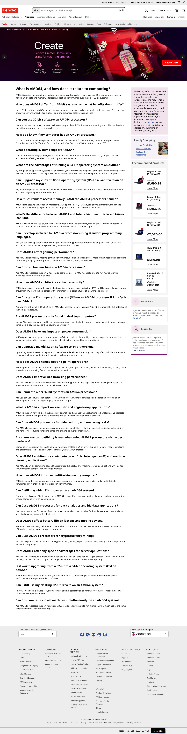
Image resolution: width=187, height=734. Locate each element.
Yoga (149, 670)
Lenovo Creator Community (102, 654)
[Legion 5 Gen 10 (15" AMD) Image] (139, 180)
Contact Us (125, 653)
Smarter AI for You (77, 660)
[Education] (165, 17)
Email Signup (101, 668)
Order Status (126, 662)
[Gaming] (175, 17)
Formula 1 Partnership (28, 686)
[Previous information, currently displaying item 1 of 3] (4, 56)
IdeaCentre (151, 682)
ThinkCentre (151, 678)
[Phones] (71, 24)
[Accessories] (84, 24)
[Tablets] (62, 24)
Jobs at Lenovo (25, 674)
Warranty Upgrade (78, 701)
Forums (99, 681)
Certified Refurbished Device (79, 706)
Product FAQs (126, 666)
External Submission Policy (97, 723)
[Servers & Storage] (113, 24)
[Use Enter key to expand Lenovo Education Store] (152, 2)
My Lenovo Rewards (103, 672)
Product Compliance (103, 693)
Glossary (17, 29)
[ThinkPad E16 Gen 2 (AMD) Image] (139, 257)
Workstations (76, 676)
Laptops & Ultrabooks (79, 656)
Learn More (152, 188)
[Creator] (186, 17)
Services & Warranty (78, 688)
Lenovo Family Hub (144, 145)
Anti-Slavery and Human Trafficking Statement (124, 723)
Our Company (25, 653)
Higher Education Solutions (51, 665)
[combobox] (36, 10)
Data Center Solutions (79, 680)
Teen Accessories (143, 148)
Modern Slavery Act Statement (27, 691)
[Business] (152, 17)
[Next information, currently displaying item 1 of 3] (182, 56)
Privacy (48, 723)
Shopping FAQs (127, 670)
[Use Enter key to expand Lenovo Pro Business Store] (125, 2)
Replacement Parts (78, 696)
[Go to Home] (10, 10)
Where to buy (101, 689)
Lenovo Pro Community (105, 660)
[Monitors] (53, 24)
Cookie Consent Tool (60, 723)
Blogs (98, 685)
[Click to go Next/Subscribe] (52, 634)
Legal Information (26, 670)
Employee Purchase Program (103, 702)
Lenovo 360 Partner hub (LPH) (54, 654)
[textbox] (150, 634)
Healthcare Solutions (53, 660)
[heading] (156, 174)
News (22, 657)
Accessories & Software (79, 684)
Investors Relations (27, 662)
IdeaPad (150, 666)
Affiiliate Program (102, 697)
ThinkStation (152, 690)
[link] (184, 3)
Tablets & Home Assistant (80, 668)
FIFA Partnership (26, 682)
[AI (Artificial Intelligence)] (137, 24)
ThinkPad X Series (153, 657)
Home (8, 29)
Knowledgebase (102, 712)
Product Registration (104, 677)
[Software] (95, 24)
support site (149, 122)
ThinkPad (150, 662)
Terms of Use (73, 723)
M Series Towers (153, 674)
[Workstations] (42, 24)
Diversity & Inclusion (27, 678)
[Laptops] (17, 24)
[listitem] (149, 179)
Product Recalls (76, 692)
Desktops (74, 672)
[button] (178, 2)
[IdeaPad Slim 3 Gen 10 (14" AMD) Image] (139, 282)
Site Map (83, 723)
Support (124, 657)
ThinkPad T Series (153, 653)
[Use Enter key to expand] (172, 10)
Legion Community (103, 664)
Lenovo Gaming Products (80, 664)
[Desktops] (28, 24)
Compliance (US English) (29, 666)
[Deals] (8, 24)
